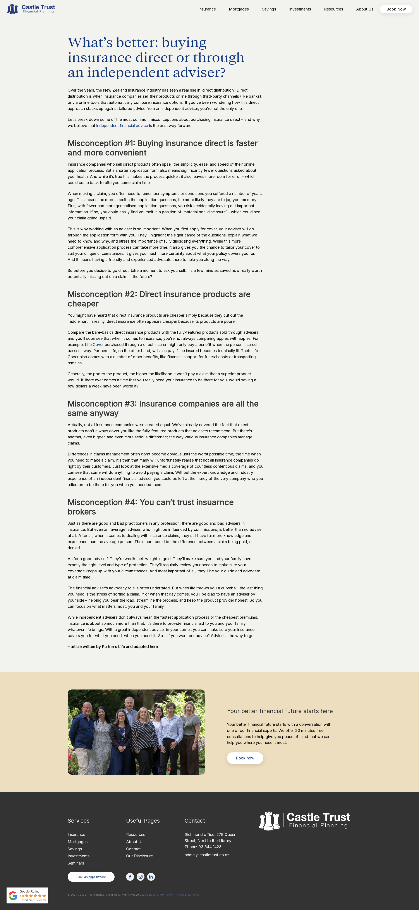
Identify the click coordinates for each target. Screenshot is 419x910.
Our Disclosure (139, 856)
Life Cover (94, 344)
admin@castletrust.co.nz (207, 855)
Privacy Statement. (187, 894)
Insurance (76, 834)
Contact (133, 849)
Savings (75, 849)
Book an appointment (91, 877)
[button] (207, 9)
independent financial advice (122, 125)
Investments (78, 856)
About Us (134, 841)
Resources (135, 834)
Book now (245, 758)
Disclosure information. (159, 894)
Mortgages (78, 841)
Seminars (76, 863)
